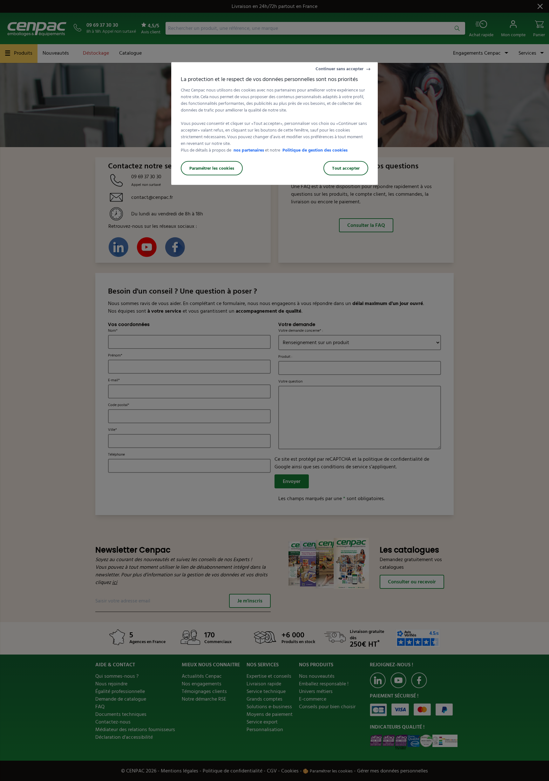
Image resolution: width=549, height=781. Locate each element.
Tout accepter (346, 168)
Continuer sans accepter (339, 68)
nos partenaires (249, 150)
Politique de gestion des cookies (315, 150)
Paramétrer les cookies (211, 168)
